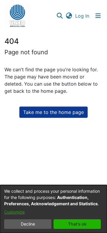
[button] (17, 15)
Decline (28, 223)
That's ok (77, 223)
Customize (14, 212)
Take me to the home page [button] (53, 112)
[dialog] (53, 209)
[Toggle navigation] (98, 15)
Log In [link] (82, 16)
